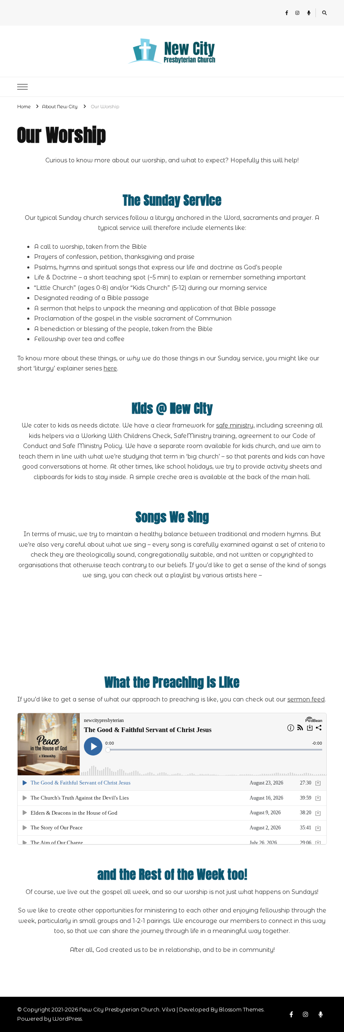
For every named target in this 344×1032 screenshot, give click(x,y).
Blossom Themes (241, 1009)
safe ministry (234, 425)
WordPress (67, 1019)
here (110, 368)
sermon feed (306, 699)
